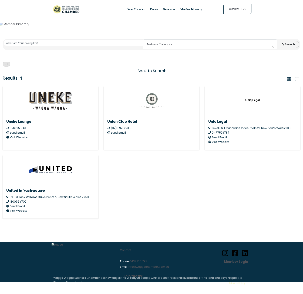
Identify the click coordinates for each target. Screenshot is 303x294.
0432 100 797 (138, 261)
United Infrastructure (25, 190)
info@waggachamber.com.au (148, 267)
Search (290, 44)
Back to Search (152, 71)
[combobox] (210, 44)
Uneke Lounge (18, 121)
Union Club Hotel (122, 121)
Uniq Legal (217, 121)
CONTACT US (237, 9)
